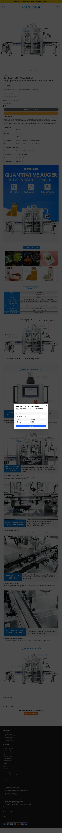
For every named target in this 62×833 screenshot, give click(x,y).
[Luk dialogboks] (46, 405)
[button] (31, 416)
